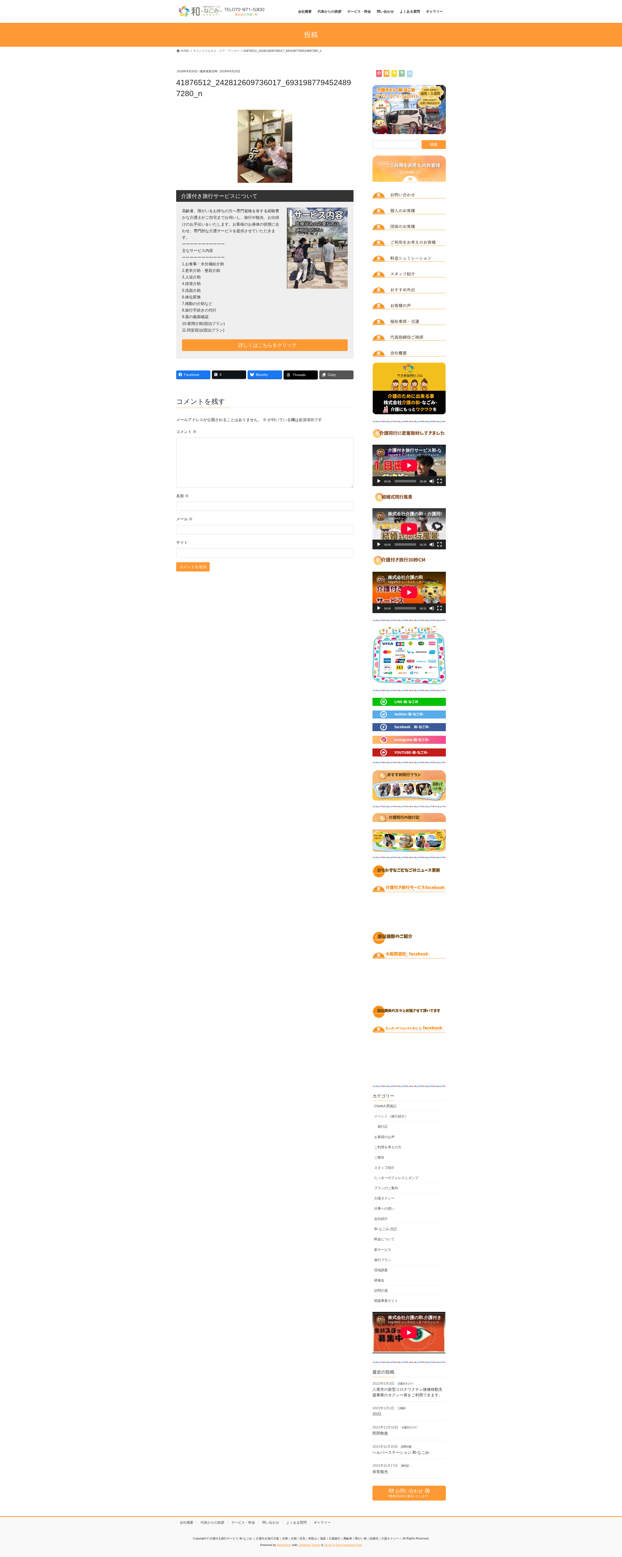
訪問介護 (381, 1290)
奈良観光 (380, 1472)
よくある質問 (296, 1522)
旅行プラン (382, 1260)
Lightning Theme (309, 1545)
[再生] (378, 481)
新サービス (382, 1250)
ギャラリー (322, 1522)
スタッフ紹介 (384, 1168)
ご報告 (379, 1157)
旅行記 (383, 1126)
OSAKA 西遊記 (385, 1106)
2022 (376, 1414)
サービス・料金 (243, 1522)
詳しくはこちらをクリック (267, 345)
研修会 (379, 1280)
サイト (182, 542)
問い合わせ (270, 1522)
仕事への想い (384, 1208)
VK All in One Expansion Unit (343, 1545)
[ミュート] (431, 481)
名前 (182, 496)
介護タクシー (384, 1198)
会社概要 (186, 1522)
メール (184, 519)
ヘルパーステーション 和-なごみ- (401, 1452)
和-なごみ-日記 (385, 1229)
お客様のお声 (384, 1137)
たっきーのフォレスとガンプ (396, 1178)
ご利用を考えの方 (387, 1147)
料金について (384, 1239)
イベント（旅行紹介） (391, 1116)
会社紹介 (381, 1219)
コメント (186, 432)
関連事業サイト (386, 1301)
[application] (409, 465)
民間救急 (380, 1433)
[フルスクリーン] (439, 481)
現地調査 (381, 1270)
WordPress (284, 1545)
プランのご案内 (386, 1188)
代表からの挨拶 (212, 1522)
